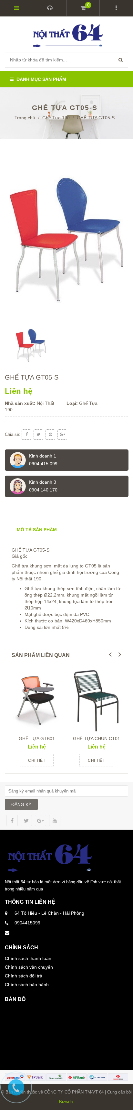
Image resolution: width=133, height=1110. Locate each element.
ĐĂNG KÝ (21, 804)
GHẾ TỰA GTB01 (37, 738)
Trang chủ (25, 117)
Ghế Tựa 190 (56, 117)
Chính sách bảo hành (27, 984)
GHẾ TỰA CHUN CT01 (96, 738)
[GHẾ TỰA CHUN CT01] (96, 699)
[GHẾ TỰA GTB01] (37, 699)
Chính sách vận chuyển (29, 967)
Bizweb (66, 1101)
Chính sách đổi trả (23, 975)
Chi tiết (36, 760)
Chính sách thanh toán (28, 958)
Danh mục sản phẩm (40, 79)
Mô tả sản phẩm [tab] (37, 529)
